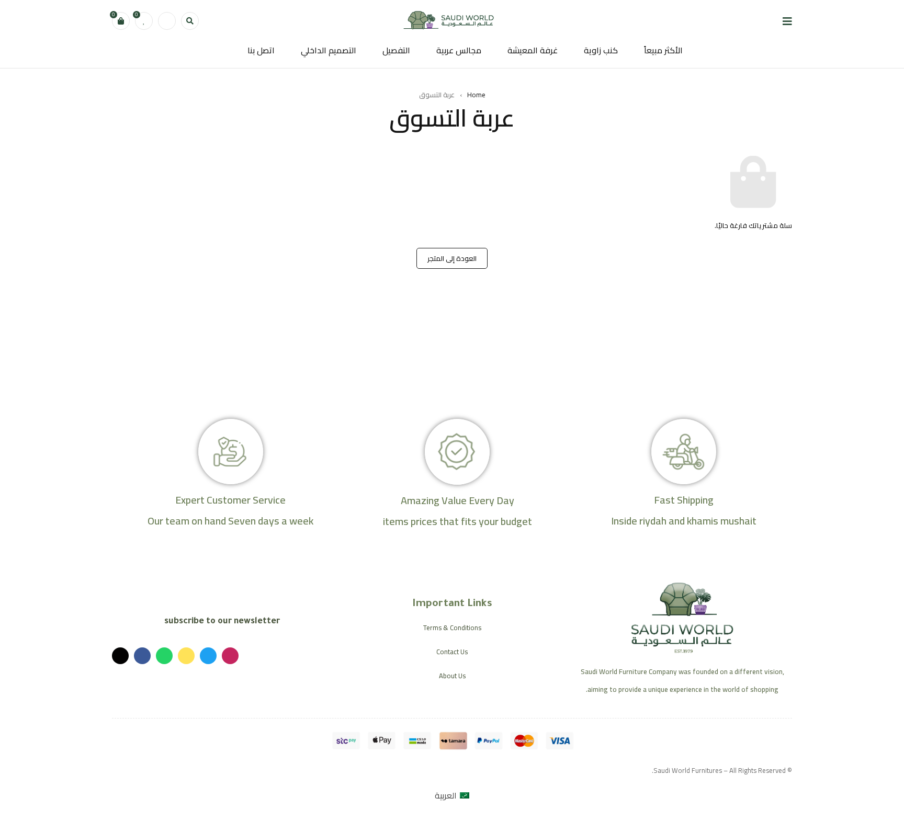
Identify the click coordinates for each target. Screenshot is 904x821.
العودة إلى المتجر (452, 258)
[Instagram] (230, 655)
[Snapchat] (186, 655)
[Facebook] (142, 655)
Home (476, 94)
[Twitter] (208, 655)
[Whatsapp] (164, 655)
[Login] (167, 21)
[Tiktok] (120, 655)
